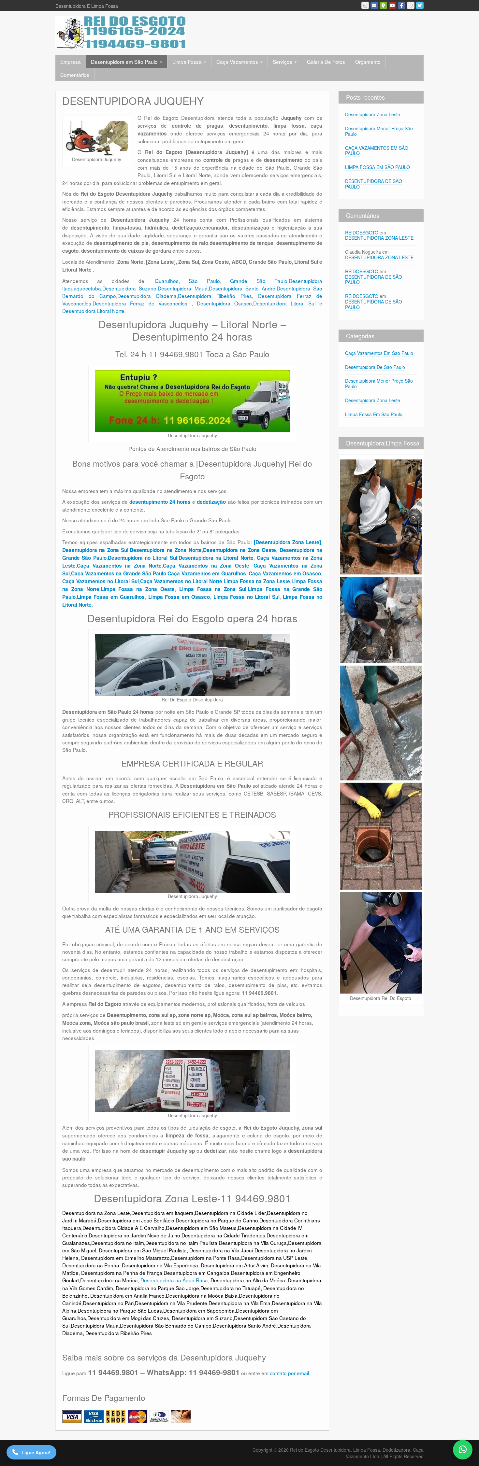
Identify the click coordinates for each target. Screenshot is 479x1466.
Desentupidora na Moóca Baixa (202, 1295)
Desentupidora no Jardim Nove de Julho (134, 1235)
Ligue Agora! (36, 1452)
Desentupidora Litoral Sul (284, 303)
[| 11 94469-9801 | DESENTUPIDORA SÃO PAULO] (120, 31)
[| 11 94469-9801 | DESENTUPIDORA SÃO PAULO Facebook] (401, 5)
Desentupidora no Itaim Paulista (181, 1242)
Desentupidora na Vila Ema (239, 1302)
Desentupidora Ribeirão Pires (215, 295)
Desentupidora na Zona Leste (96, 1212)
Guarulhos (167, 280)
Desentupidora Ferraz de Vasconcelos (142, 303)
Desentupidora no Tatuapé (230, 1287)
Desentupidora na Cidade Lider (230, 1212)
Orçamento (368, 61)
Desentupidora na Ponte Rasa (205, 1257)
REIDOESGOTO (361, 232)
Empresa (70, 61)
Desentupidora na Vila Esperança (160, 1265)
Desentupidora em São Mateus (201, 1227)
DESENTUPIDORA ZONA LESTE (379, 237)
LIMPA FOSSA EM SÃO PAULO (377, 167)
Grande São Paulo (258, 280)
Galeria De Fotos (326, 61)
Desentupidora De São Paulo (375, 367)
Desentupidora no (103, 1302)
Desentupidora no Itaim (117, 1242)
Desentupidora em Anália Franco (127, 1295)
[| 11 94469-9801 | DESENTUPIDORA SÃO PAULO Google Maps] (383, 5)
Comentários (74, 74)
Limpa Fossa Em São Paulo (373, 414)
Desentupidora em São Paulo (125, 61)
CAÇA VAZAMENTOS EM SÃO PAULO (376, 151)
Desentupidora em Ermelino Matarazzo (125, 1257)
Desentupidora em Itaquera (162, 1212)
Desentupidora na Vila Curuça (253, 1242)
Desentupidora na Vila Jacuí (221, 1250)
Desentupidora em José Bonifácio (136, 1220)
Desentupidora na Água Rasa (174, 1280)
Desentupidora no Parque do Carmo (217, 1220)
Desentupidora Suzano (129, 288)
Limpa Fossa (187, 61)
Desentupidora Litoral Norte (93, 310)
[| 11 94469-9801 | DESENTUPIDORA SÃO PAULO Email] (374, 5)
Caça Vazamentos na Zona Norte (119, 565)
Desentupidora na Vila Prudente (171, 1302)
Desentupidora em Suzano (202, 1317)
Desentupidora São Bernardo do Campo (165, 1325)
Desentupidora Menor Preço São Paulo (379, 131)
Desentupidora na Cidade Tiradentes (223, 1235)
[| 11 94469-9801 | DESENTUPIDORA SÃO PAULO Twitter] (420, 5)
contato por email (289, 1372)
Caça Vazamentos (237, 61)
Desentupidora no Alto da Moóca (247, 1280)
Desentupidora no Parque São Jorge (157, 1287)
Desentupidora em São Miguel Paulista (143, 1250)
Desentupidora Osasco (224, 303)
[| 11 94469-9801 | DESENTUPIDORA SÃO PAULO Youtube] (392, 5)
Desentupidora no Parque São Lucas (120, 1310)
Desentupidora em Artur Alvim (234, 1265)
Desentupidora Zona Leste (372, 114)
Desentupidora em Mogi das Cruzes (128, 1317)
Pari (129, 1302)
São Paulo (204, 280)
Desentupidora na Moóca (109, 1280)
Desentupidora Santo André (242, 288)
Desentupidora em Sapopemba (199, 1310)
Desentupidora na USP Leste (274, 1257)
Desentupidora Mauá (182, 288)
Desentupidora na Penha (90, 1265)
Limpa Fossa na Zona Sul (212, 589)
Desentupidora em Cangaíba (196, 1272)
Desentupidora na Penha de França (121, 1272)
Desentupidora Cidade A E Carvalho (123, 1227)
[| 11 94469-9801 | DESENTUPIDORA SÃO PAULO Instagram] (365, 5)
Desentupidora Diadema (147, 295)
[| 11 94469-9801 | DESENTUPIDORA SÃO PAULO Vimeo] (410, 5)
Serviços (283, 61)
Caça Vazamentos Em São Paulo (379, 353)
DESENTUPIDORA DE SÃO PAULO (373, 184)
